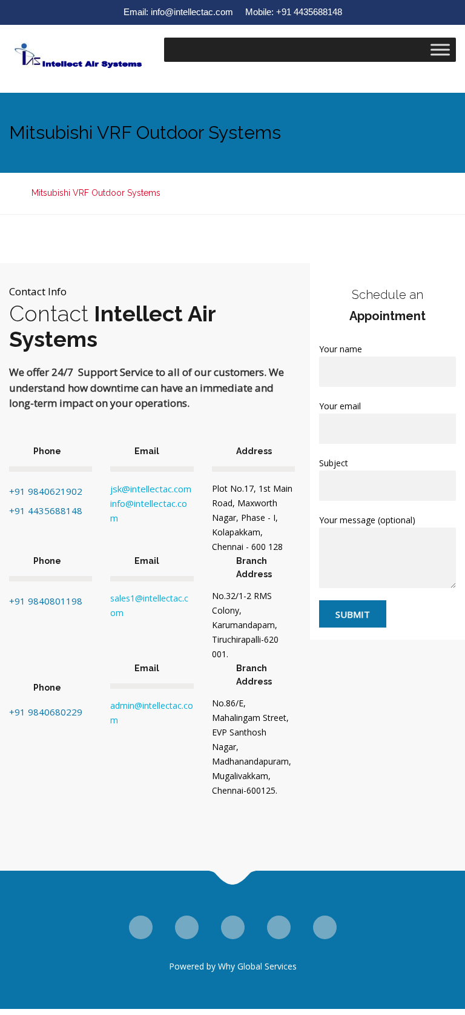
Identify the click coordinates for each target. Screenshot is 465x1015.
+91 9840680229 (45, 712)
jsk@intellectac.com (150, 489)
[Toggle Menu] (440, 49)
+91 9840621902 (45, 491)
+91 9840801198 (45, 601)
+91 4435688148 (45, 510)
